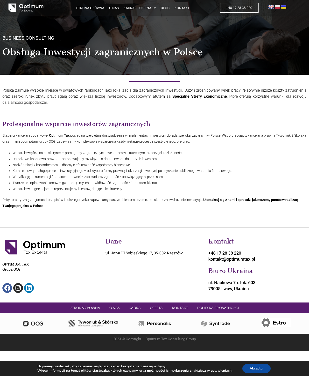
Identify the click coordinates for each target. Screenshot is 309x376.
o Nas (114, 8)
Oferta (145, 8)
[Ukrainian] (284, 7)
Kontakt (182, 8)
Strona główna (90, 8)
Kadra (129, 8)
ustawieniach (221, 371)
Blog (165, 8)
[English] (271, 7)
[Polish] (277, 7)
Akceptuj (256, 368)
